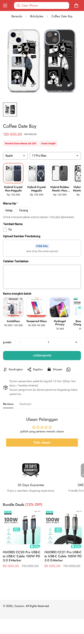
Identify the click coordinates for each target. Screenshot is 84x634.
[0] (77, 5)
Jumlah (7, 342)
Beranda (16, 16)
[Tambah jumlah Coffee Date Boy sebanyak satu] (76, 342)
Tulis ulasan (42, 442)
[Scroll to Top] (77, 612)
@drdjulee (36, 16)
